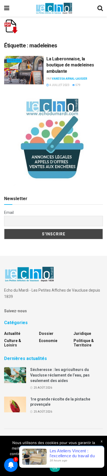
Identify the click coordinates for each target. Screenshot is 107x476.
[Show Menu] (6, 8)
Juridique (82, 333)
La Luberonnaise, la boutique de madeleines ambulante (70, 65)
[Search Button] (100, 8)
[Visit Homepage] (54, 8)
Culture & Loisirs (12, 342)
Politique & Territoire (84, 342)
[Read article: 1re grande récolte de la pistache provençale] (15, 404)
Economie (48, 340)
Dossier (14, 60)
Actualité (12, 333)
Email (9, 212)
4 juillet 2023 (59, 85)
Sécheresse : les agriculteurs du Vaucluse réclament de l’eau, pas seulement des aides (60, 375)
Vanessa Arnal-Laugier (69, 78)
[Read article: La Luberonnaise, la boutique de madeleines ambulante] (24, 70)
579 (77, 85)
